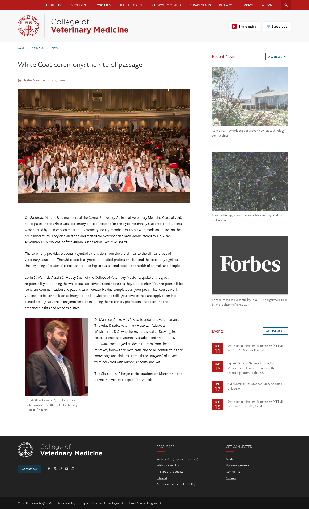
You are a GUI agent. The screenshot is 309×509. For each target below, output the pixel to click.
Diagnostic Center (166, 5)
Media (230, 458)
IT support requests (170, 471)
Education (77, 5)
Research (226, 5)
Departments (200, 5)
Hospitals (102, 5)
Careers (231, 478)
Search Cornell (286, 5)
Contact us (233, 471)
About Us (53, 5)
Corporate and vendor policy (176, 484)
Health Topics (130, 5)
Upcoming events (237, 465)
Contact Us (29, 468)
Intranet (162, 478)
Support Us (279, 26)
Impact (248, 5)
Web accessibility (168, 465)
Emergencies (247, 26)
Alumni (267, 5)
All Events (274, 331)
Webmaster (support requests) (177, 458)
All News (275, 56)
